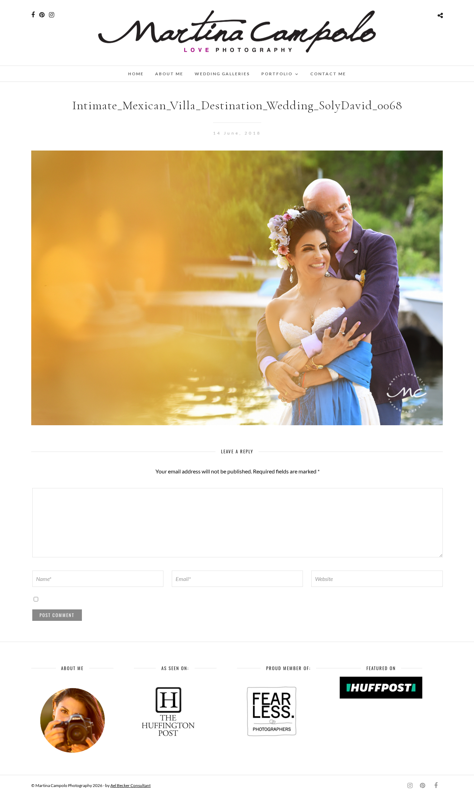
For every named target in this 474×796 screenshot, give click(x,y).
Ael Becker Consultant (130, 785)
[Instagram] (51, 15)
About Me (169, 73)
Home (136, 73)
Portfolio (277, 73)
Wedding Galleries (222, 73)
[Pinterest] (41, 15)
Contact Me (328, 73)
